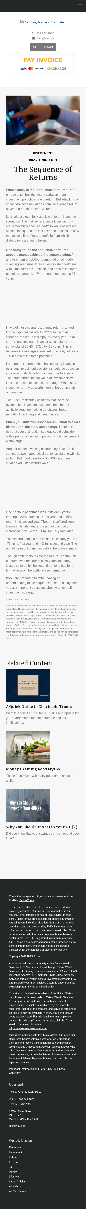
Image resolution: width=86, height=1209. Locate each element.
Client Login (43, 46)
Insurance (14, 1162)
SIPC (59, 974)
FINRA (52, 974)
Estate (13, 1157)
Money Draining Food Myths (33, 769)
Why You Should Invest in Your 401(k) (41, 827)
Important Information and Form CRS (30, 1068)
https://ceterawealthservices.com (28, 1028)
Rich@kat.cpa (45, 38)
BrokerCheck (26, 900)
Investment (15, 1152)
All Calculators (17, 1191)
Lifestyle (14, 1176)
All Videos (15, 1186)
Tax (11, 1166)
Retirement (15, 1147)
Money (13, 1171)
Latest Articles (17, 1181)
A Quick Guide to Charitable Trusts (39, 707)
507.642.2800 (45, 33)
